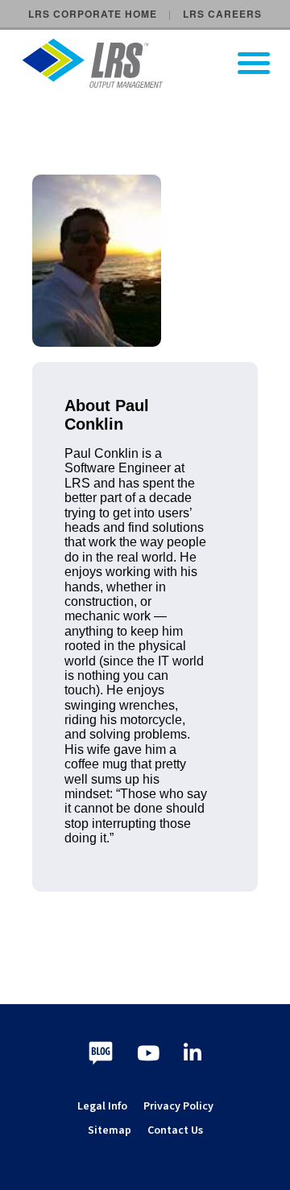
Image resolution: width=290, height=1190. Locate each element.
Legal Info (102, 1106)
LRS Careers (222, 13)
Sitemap (109, 1130)
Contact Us (175, 1130)
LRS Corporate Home (92, 13)
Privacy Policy (178, 1106)
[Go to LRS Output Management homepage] (155, 63)
